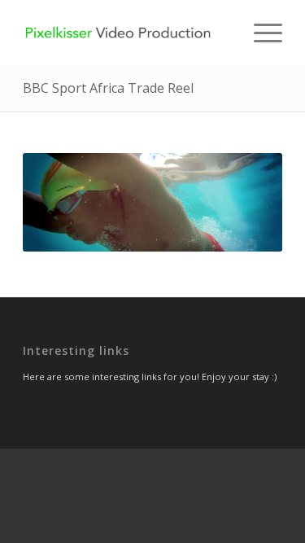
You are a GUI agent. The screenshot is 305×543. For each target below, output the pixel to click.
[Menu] (259, 32)
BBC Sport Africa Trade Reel (108, 88)
